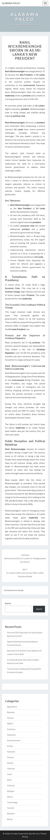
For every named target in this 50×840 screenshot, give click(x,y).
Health (10, 763)
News (9, 779)
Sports (10, 796)
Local (9, 774)
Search (8, 603)
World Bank (17, 500)
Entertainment (14, 740)
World (9, 819)
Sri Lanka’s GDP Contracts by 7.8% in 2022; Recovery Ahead (25, 572)
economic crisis (27, 225)
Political (11, 785)
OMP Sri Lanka (28, 410)
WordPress (34, 833)
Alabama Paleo (11, 3)
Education (11, 735)
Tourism (10, 808)
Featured (11, 751)
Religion (10, 791)
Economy (11, 729)
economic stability (18, 270)
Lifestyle (11, 768)
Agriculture (12, 706)
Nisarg (25, 837)
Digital (10, 723)
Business (11, 712)
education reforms (21, 184)
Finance (10, 757)
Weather (11, 813)
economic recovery (18, 246)
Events (10, 746)
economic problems (34, 473)
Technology (12, 802)
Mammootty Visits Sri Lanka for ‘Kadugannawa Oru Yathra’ (25, 558)
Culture (10, 718)
